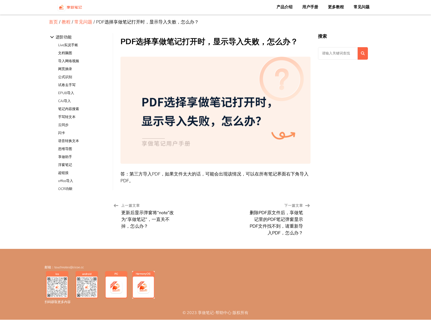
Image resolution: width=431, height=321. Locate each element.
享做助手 (65, 157)
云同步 (63, 125)
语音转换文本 (68, 141)
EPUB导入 (66, 93)
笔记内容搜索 (68, 109)
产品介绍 (285, 7)
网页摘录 (65, 69)
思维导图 (65, 149)
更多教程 (336, 7)
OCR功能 (65, 188)
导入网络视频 (68, 61)
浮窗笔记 (65, 164)
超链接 (63, 172)
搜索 (322, 36)
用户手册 (310, 7)
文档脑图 (65, 53)
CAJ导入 (64, 101)
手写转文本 (67, 117)
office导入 (65, 180)
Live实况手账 (68, 45)
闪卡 (61, 133)
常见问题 (362, 7)
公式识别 (65, 77)
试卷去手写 (67, 85)
